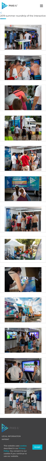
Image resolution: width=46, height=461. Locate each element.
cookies (23, 446)
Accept (37, 447)
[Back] (1, 12)
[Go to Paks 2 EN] (14, 5)
